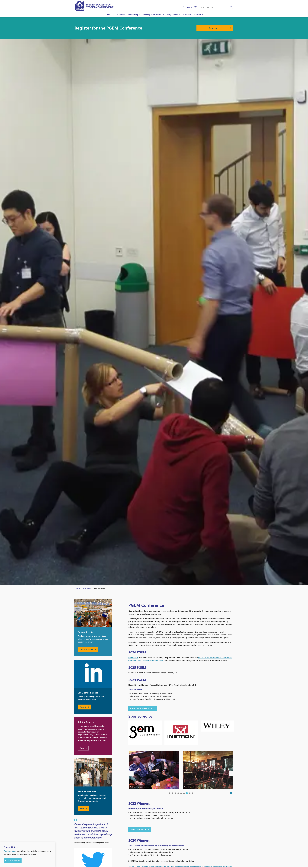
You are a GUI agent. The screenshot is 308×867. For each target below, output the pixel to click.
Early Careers (172, 15)
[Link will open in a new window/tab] (93, 674)
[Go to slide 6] (184, 793)
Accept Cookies (12, 860)
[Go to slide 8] (189, 793)
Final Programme (138, 829)
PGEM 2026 (133, 657)
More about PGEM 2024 (141, 708)
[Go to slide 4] (178, 793)
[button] (231, 7)
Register (213, 28)
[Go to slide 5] (181, 793)
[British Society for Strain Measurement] (94, 6)
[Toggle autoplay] (231, 793)
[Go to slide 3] (175, 793)
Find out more (10, 851)
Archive (186, 15)
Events (120, 15)
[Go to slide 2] (172, 793)
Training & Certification (153, 15)
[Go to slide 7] (187, 793)
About (109, 15)
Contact (197, 15)
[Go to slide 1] (169, 793)
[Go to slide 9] (193, 793)
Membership (133, 15)
